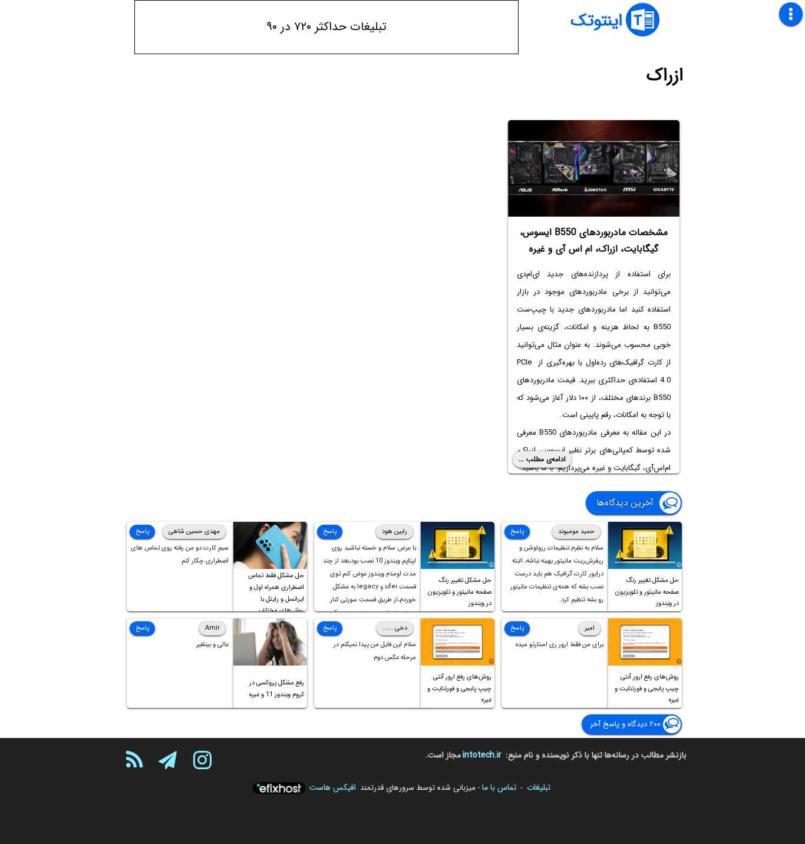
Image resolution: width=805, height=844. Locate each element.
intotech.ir (482, 755)
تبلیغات (538, 787)
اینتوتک (596, 21)
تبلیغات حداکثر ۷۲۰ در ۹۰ (327, 27)
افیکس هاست (332, 787)
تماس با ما (499, 787)
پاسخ (517, 532)
